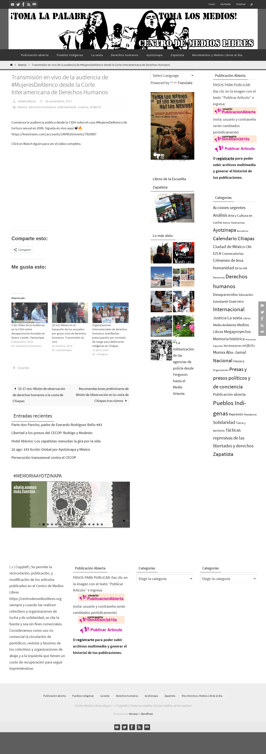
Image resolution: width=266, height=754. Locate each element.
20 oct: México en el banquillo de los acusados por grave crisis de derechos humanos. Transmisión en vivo (69, 333)
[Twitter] (18, 4)
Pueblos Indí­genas (83, 695)
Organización (220, 370)
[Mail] (34, 4)
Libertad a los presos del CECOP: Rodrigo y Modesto (51, 432)
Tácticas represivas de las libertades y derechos (233, 438)
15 (98, 524)
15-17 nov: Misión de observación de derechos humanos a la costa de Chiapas (39, 394)
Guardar (24, 368)
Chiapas (246, 238)
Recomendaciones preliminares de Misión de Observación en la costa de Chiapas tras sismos (102, 394)
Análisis (220, 215)
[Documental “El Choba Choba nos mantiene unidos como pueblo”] (183, 327)
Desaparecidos (225, 294)
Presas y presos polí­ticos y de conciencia (231, 378)
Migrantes (218, 346)
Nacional (222, 360)
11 (81, 524)
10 (77, 524)
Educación (246, 295)
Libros (247, 318)
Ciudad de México (229, 246)
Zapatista (223, 454)
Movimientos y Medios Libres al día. (202, 695)
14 (93, 524)
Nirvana (133, 714)
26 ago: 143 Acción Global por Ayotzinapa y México (50, 449)
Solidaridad (224, 422)
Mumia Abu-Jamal (229, 352)
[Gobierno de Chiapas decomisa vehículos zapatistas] (161, 351)
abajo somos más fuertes (25, 488)
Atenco (22, 65)
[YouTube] (12, 4)
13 (89, 524)
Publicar (241, 4)
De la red (241, 268)
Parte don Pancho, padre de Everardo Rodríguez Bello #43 (56, 424)
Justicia (83, 107)
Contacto (225, 4)
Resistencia (250, 414)
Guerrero (236, 301)
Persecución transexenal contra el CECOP (43, 457)
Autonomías (238, 222)
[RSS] (29, 4)
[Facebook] (23, 4)
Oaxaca (238, 361)
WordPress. (147, 714)
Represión (236, 414)
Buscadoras (242, 230)
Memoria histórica (229, 338)
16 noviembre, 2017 (58, 101)
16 (102, 524)
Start (124, 521)
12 (85, 524)
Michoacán (250, 339)
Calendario (225, 238)
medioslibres (27, 101)
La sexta (234, 318)
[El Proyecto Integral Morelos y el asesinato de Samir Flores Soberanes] (183, 278)
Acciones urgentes (229, 207)
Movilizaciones (232, 346)
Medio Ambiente (224, 325)
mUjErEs (95, 107)
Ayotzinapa (224, 230)
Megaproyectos (237, 331)
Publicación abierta (229, 394)
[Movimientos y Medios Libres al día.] (161, 254)
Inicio (212, 4)
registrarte (225, 158)
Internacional (66, 107)
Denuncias (219, 277)
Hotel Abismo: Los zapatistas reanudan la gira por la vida (56, 441)
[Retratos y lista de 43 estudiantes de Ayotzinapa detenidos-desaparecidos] (183, 254)
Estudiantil (220, 301)
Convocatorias (233, 253)
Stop (127, 521)
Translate (185, 82)
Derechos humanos (42, 107)
